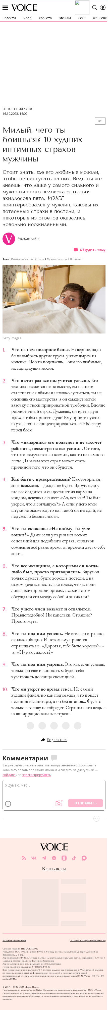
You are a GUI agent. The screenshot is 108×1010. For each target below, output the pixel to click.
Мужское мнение (57, 259)
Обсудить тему (92, 250)
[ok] (64, 858)
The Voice (24, 7)
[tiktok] (74, 858)
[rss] (23, 858)
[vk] (33, 858)
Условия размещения (14, 940)
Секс (29, 109)
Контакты (54, 869)
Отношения (13, 109)
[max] (84, 858)
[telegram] (43, 858)
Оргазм (39, 259)
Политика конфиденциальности (87, 940)
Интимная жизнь (22, 259)
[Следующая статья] (54, 819)
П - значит (76, 259)
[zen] (54, 858)
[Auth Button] (102, 7)
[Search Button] (94, 7)
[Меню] (5, 7)
